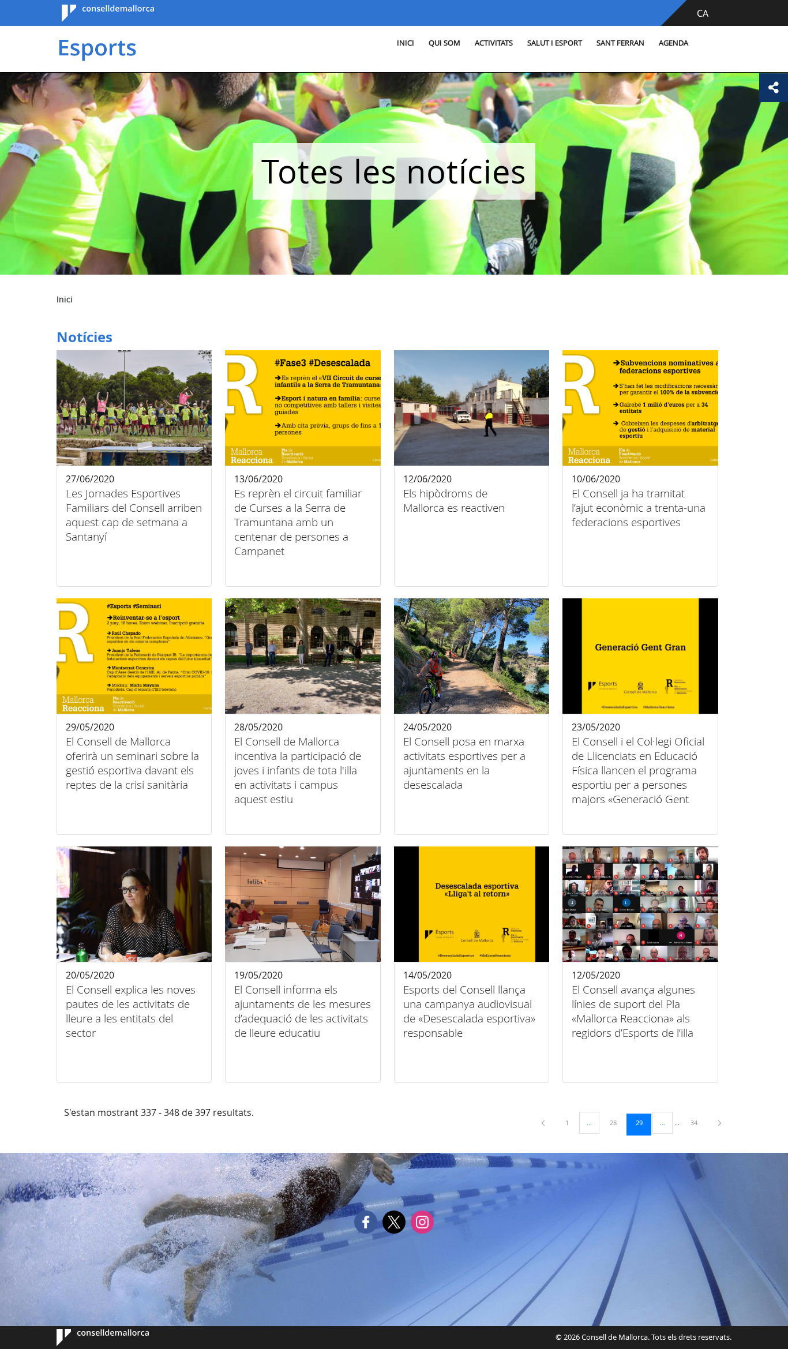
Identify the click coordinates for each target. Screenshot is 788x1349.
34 (698, 1122)
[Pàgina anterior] (544, 1122)
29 (643, 1122)
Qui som (444, 43)
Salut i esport (554, 43)
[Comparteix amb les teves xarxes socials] (773, 87)
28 (617, 1122)
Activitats (494, 43)
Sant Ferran (620, 43)
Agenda (673, 43)
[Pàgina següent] (719, 1122)
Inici (405, 43)
